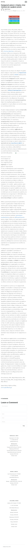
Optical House (7, 9)
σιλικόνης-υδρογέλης (8, 51)
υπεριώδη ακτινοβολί (16, 143)
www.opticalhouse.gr (6, 387)
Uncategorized (9, 10)
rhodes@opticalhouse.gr (14, 477)
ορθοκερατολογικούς (19, 217)
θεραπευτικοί (22, 72)
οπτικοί (16, 74)
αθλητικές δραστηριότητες (14, 90)
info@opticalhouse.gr (14, 441)
